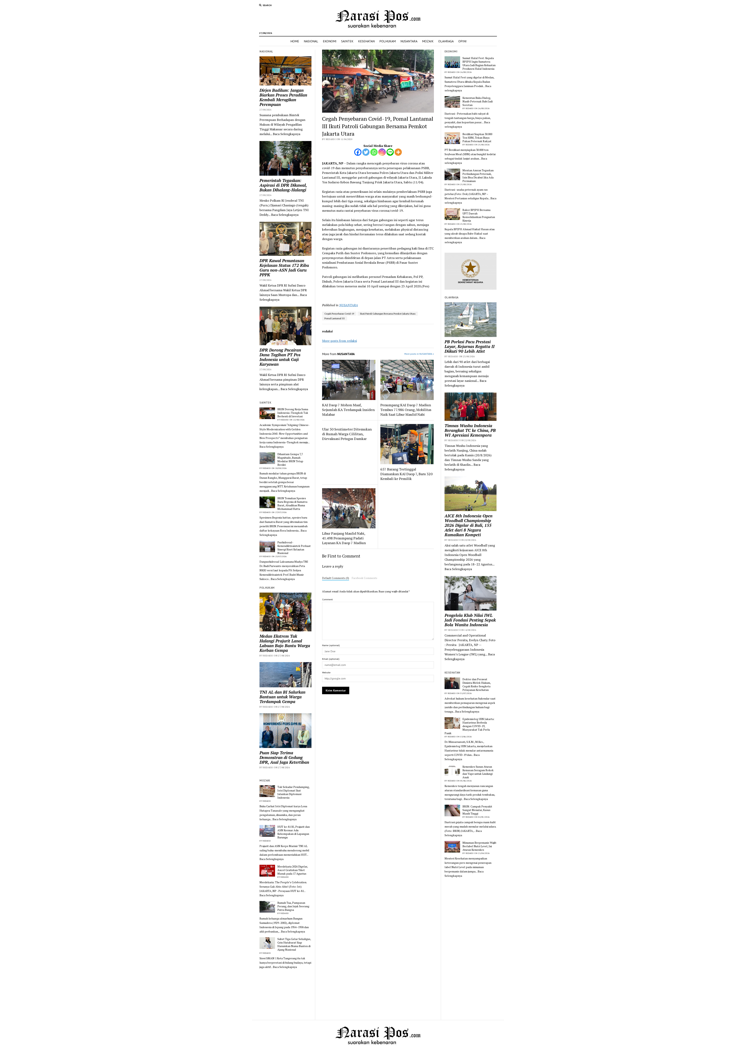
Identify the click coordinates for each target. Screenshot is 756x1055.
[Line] (390, 152)
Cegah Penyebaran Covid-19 (339, 313)
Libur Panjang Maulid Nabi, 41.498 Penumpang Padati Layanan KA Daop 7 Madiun (344, 538)
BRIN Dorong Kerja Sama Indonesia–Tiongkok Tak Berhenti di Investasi (292, 412)
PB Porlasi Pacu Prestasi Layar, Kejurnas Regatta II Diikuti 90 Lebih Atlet (470, 346)
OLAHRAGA (446, 41)
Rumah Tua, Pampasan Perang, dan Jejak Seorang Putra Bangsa (293, 906)
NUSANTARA (408, 41)
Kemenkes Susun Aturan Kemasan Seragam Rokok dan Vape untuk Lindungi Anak (478, 772)
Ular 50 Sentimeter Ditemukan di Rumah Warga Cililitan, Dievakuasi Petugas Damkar (347, 434)
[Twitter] (366, 152)
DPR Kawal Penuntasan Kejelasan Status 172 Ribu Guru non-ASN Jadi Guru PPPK (284, 267)
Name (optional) (331, 645)
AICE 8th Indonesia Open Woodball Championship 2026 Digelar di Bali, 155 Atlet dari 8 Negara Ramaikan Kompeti (468, 525)
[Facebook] (357, 152)
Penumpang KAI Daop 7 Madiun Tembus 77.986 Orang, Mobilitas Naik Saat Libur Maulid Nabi (405, 410)
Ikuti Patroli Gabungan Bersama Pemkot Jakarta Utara (387, 313)
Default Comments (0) (335, 578)
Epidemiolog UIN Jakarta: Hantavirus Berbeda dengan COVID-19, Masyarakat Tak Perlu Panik (469, 726)
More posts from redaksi (339, 341)
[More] (398, 152)
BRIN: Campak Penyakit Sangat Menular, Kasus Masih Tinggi (477, 810)
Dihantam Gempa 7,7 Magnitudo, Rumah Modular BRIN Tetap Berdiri (290, 459)
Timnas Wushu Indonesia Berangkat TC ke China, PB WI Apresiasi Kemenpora (470, 430)
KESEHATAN (366, 41)
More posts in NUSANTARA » (419, 353)
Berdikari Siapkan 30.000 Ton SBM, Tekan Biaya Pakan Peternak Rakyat (477, 137)
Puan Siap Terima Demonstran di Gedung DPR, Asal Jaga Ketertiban (284, 757)
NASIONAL (311, 41)
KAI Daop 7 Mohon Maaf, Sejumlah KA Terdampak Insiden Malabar (348, 410)
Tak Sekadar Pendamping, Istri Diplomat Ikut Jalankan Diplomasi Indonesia (293, 792)
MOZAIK (428, 41)
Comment (327, 599)
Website (326, 672)
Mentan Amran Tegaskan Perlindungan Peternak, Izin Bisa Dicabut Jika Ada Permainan (478, 176)
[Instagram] (382, 152)
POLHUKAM (387, 41)
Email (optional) (330, 658)
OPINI (462, 41)
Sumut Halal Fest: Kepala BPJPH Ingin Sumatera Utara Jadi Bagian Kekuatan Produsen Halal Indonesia (479, 63)
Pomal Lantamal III (334, 318)
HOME (294, 41)
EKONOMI (329, 41)
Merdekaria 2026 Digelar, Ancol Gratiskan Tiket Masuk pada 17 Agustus (292, 870)
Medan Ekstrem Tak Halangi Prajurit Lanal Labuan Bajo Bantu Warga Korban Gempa (284, 643)
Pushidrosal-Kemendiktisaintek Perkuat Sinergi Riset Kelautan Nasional (294, 548)
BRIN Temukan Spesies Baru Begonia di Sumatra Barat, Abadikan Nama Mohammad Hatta (292, 503)
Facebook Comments (364, 578)
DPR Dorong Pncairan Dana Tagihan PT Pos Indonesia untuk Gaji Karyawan (280, 357)
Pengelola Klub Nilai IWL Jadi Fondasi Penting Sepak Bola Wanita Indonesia (470, 620)
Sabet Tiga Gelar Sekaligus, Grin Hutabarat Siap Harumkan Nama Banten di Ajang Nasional (294, 944)
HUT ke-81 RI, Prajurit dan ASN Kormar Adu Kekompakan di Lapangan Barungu (293, 832)
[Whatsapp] (374, 152)
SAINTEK (347, 41)
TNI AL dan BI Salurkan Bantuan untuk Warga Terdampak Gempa (282, 697)
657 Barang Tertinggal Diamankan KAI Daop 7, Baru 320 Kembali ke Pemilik (406, 474)
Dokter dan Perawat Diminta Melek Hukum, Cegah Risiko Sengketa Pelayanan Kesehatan (476, 684)
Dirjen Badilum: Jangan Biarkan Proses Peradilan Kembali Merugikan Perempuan (283, 97)
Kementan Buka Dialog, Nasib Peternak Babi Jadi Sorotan (477, 101)
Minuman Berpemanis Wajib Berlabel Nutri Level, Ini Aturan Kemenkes (479, 846)
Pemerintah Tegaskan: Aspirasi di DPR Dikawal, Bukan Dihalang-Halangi (283, 185)
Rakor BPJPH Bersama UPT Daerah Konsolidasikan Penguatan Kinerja (478, 215)
